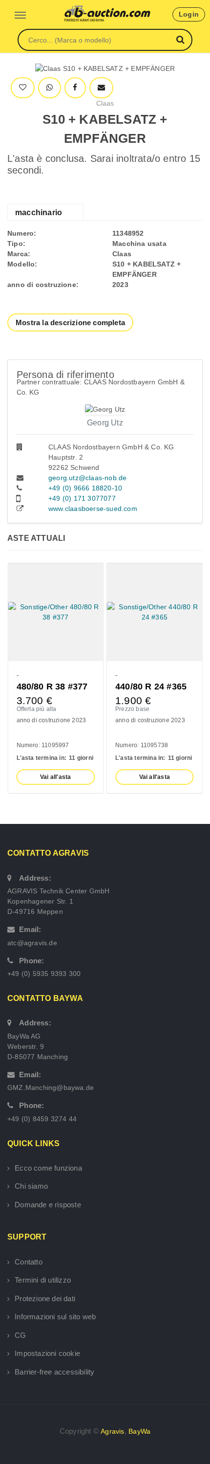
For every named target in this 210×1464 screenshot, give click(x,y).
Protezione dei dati (45, 1298)
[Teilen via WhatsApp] (49, 87)
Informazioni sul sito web (55, 1316)
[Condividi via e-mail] (101, 87)
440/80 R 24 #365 (151, 686)
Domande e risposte (48, 1204)
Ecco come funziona (48, 1168)
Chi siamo (31, 1186)
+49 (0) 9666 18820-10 (85, 488)
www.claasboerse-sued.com (92, 508)
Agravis (112, 1431)
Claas (105, 103)
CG (20, 1335)
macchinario (38, 212)
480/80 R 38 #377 (52, 686)
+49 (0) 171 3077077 (82, 498)
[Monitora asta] (23, 87)
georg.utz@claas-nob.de (87, 478)
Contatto (28, 1262)
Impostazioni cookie (47, 1353)
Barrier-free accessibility (54, 1372)
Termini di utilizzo (43, 1280)
